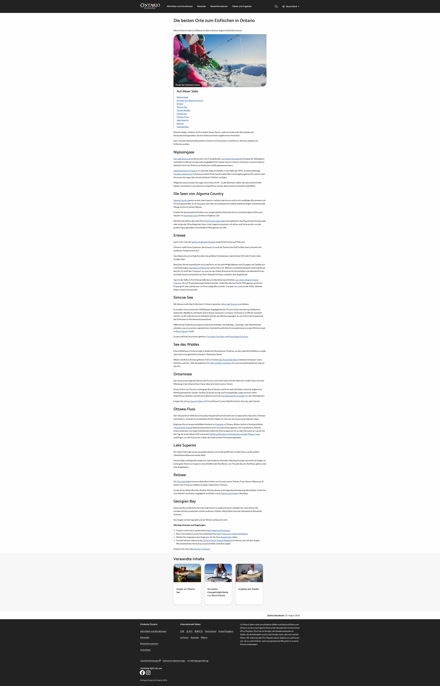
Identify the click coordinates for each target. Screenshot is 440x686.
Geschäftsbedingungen (149, 660)
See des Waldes (183, 110)
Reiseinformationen (219, 6)
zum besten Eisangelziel (231, 159)
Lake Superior (183, 120)
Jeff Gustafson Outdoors (221, 363)
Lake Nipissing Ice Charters (185, 170)
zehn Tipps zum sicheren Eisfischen (232, 533)
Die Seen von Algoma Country (190, 100)
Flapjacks (219, 424)
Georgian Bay (183, 126)
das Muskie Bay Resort (229, 359)
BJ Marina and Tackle (228, 493)
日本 (182, 631)
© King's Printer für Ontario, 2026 (153, 680)
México (204, 637)
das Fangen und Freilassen (218, 530)
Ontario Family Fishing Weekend (217, 540)
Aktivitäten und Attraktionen (180, 6)
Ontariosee (182, 113)
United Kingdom (225, 631)
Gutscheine (145, 649)
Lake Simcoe (231, 304)
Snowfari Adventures (182, 174)
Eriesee (180, 103)
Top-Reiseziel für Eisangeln (233, 396)
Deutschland (291, 6)
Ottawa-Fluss (183, 117)
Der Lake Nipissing (181, 159)
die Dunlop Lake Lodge (215, 221)
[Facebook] (142, 673)
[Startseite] (150, 6)
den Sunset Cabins (195, 401)
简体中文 (199, 631)
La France (184, 637)
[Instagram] (148, 673)
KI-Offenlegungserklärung (197, 660)
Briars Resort (182, 331)
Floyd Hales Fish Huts (238, 336)
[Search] (276, 6)
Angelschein (226, 537)
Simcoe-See (182, 107)
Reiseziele (201, 6)
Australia (195, 637)
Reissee (180, 123)
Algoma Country (180, 200)
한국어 (189, 631)
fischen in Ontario (202, 549)
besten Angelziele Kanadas (204, 242)
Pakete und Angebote (242, 6)
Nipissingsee (182, 97)
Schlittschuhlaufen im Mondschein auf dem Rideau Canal (234, 434)
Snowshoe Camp (190, 215)
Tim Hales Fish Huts (215, 336)
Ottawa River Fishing (182, 427)
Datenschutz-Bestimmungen (174, 660)
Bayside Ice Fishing (197, 268)
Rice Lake (181, 481)
